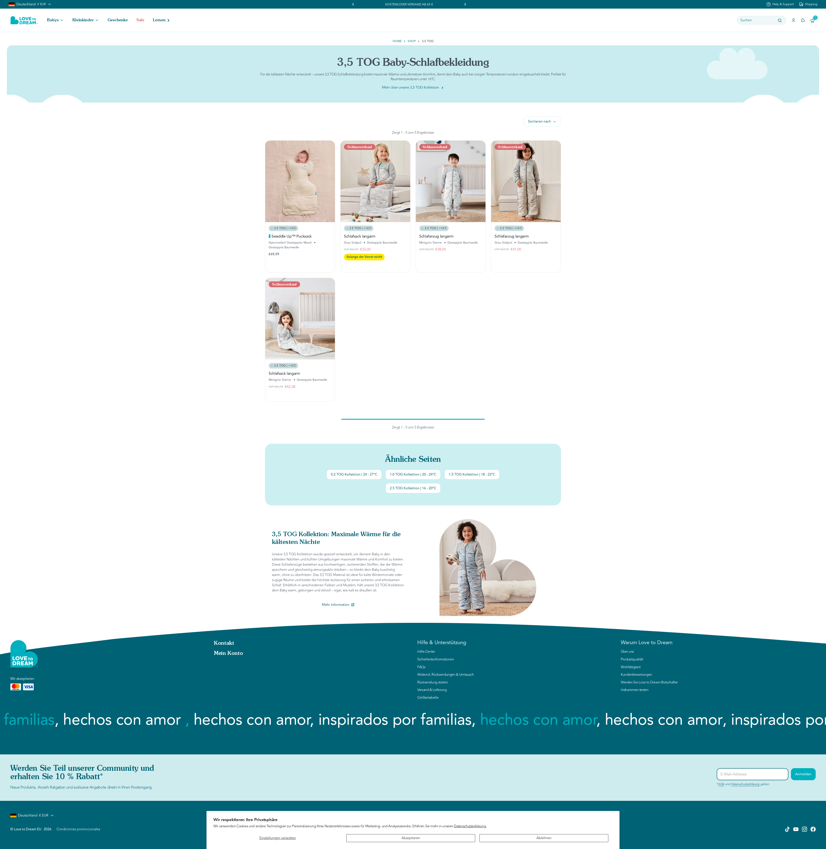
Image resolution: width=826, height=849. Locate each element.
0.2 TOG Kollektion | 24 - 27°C (354, 474)
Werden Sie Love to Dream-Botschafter (649, 682)
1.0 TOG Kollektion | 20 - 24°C (413, 474)
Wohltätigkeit (630, 667)
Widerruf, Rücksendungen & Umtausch (445, 674)
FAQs (421, 667)
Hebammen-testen (635, 690)
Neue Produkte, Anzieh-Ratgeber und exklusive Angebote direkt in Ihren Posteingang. (81, 787)
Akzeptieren (411, 838)
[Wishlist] (803, 20)
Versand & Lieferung (432, 690)
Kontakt (224, 643)
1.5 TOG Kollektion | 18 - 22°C (472, 474)
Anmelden (803, 774)
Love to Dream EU (27, 829)
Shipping (811, 4)
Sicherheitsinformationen (435, 659)
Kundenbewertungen (636, 674)
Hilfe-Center (426, 651)
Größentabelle (427, 697)
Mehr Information (335, 604)
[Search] (780, 20)
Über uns (627, 651)
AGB (721, 784)
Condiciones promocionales (78, 829)
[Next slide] (465, 4)
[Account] (793, 20)
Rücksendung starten (432, 682)
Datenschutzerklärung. (470, 826)
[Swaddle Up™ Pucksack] (300, 181)
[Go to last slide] (353, 4)
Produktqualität (632, 659)
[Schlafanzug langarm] (450, 181)
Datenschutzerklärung (745, 784)
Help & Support (783, 4)
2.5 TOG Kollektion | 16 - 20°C (413, 488)
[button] (55, 20)
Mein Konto (228, 653)
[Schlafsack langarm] (375, 181)
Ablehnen (544, 838)
